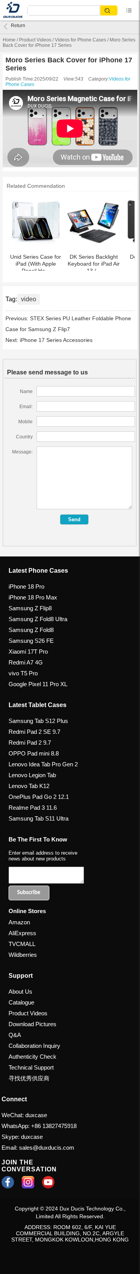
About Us (20, 991)
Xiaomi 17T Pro (28, 651)
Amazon (19, 922)
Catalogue (21, 1002)
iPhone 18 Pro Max (33, 597)
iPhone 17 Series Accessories (56, 340)
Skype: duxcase (22, 1136)
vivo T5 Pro (23, 673)
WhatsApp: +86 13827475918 (39, 1126)
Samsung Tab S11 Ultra (38, 818)
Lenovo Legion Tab (32, 775)
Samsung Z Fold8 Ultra (38, 619)
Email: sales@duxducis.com (38, 1147)
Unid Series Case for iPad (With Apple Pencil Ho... (35, 264)
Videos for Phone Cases (80, 40)
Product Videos (35, 40)
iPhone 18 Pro (26, 586)
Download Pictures (32, 1024)
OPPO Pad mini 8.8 (34, 753)
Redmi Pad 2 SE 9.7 (34, 731)
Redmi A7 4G (26, 662)
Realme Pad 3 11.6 (33, 807)
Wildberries (23, 954)
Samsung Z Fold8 (31, 630)
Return (18, 25)
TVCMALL (22, 944)
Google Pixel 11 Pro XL (38, 684)
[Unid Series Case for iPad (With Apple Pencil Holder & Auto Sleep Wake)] (35, 221)
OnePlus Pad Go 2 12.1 (39, 796)
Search (108, 10)
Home (9, 40)
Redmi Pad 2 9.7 (30, 742)
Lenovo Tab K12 (29, 786)
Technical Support (31, 1067)
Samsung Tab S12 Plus (38, 721)
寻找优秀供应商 (29, 1078)
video (28, 299)
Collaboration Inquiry (34, 1045)
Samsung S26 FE (31, 640)
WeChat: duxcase (24, 1115)
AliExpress (22, 933)
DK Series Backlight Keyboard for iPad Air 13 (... (94, 264)
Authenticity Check (32, 1056)
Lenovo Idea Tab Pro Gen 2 (43, 764)
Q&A (15, 1035)
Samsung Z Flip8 (30, 608)
